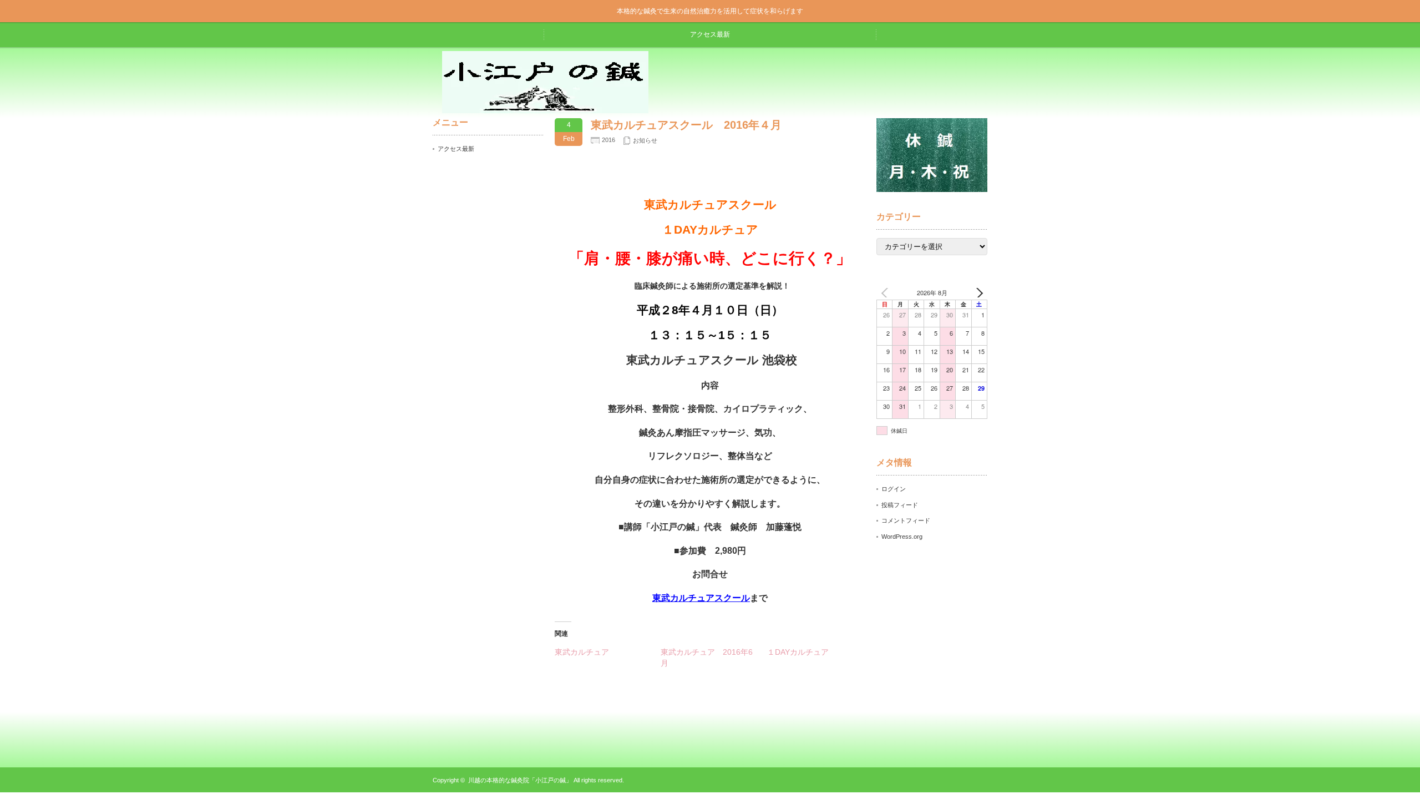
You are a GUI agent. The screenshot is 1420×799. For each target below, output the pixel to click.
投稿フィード (899, 505)
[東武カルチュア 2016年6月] (714, 657)
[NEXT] (976, 292)
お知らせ (645, 140)
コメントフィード (905, 520)
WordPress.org (901, 536)
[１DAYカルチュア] (820, 652)
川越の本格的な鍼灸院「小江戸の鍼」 (520, 780)
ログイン (893, 489)
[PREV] (886, 292)
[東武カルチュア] (608, 652)
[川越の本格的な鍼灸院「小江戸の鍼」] (545, 109)
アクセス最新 (710, 34)
